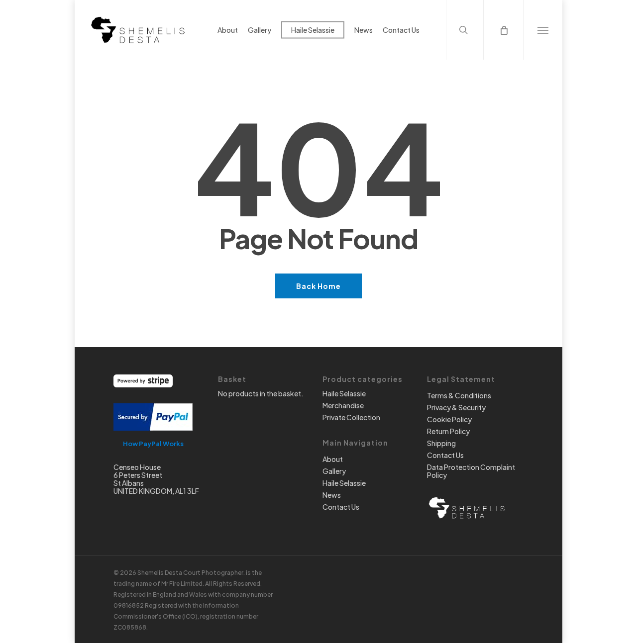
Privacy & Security (456, 407)
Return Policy (448, 431)
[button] (542, 30)
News (331, 495)
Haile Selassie (344, 393)
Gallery (334, 471)
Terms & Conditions (459, 395)
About (332, 459)
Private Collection (351, 417)
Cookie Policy (449, 419)
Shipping (441, 443)
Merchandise (343, 405)
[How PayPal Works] (153, 435)
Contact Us (340, 507)
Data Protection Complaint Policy (471, 471)
